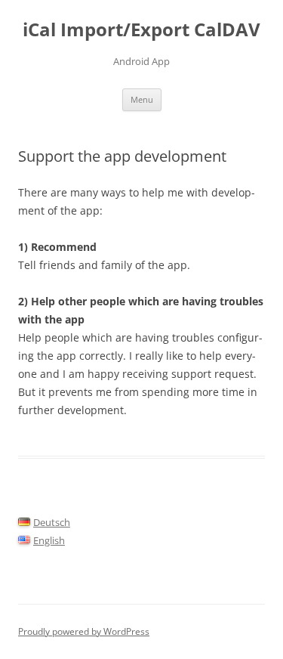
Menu (142, 99)
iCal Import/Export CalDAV (141, 30)
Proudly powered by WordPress (83, 631)
